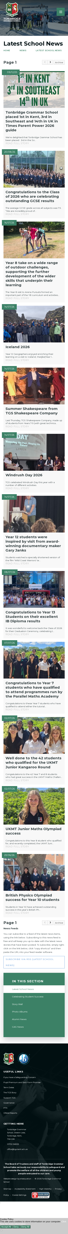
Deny (16, 1227)
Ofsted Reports (10, 1113)
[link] (44, 62)
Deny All (25, 1227)
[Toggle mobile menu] (61, 12)
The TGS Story (9, 1092)
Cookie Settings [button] (19, 1195)
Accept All (6, 1227)
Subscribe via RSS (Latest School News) (30, 962)
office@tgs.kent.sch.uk (17, 1149)
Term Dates (8, 1087)
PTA (5, 1108)
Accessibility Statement (25, 1189)
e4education (25, 1178)
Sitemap (7, 1189)
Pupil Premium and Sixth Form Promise (21, 1082)
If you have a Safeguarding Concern (19, 1077)
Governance (8, 1103)
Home (6, 50)
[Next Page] (50, 62)
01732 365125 (13, 1144)
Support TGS (9, 1098)
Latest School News (49, 50)
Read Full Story (17, 143)
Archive (59, 62)
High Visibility (45, 1189)
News (23, 50)
